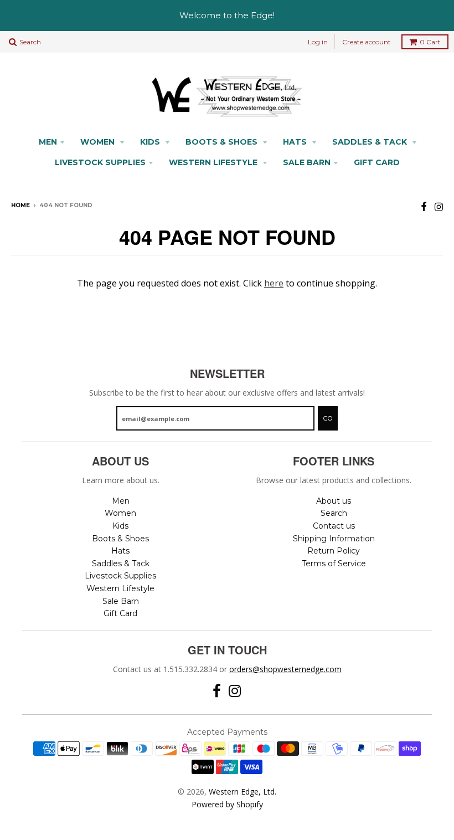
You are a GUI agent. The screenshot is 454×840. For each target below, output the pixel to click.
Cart (430, 42)
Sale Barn (307, 162)
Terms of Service (334, 563)
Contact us (334, 526)
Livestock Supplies (100, 162)
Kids (151, 142)
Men (48, 142)
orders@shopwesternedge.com (285, 669)
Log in (318, 42)
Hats (296, 142)
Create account (366, 42)
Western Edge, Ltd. (242, 791)
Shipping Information (334, 539)
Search (334, 513)
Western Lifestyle (214, 162)
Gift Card (377, 162)
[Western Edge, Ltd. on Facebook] (424, 206)
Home (20, 205)
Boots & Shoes (222, 142)
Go (327, 418)
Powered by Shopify (227, 804)
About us (333, 501)
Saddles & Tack (370, 142)
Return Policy (333, 551)
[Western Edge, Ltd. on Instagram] (439, 206)
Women (98, 142)
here (273, 283)
